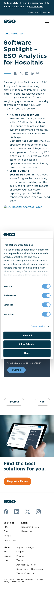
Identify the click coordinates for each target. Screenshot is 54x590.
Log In (46, 12)
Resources (26, 531)
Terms (19, 560)
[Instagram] (38, 511)
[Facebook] (6, 511)
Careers (8, 556)
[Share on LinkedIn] (26, 73)
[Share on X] (21, 73)
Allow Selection (27, 344)
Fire (6, 531)
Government (10, 540)
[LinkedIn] (16, 511)
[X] (27, 511)
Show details (38, 326)
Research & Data (30, 527)
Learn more (36, 6)
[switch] (46, 295)
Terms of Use (18, 582)
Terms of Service (25, 573)
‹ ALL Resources (14, 33)
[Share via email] (37, 73)
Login (6, 560)
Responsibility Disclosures (29, 569)
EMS (6, 527)
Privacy (20, 556)
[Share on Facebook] (15, 73)
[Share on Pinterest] (32, 73)
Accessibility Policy (26, 565)
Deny (27, 353)
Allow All (27, 335)
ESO (6, 551)
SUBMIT (16, 369)
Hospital (8, 536)
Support (33, 12)
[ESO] (10, 21)
